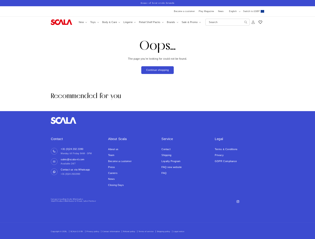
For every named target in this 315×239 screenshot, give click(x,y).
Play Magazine (206, 11)
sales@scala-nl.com (72, 159)
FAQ (164, 173)
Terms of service (146, 231)
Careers (112, 173)
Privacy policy (92, 231)
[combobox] (227, 22)
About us (113, 149)
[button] (82, 22)
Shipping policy (163, 231)
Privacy (219, 155)
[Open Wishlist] (260, 22)
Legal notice (178, 231)
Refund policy (129, 231)
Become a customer (184, 11)
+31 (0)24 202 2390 (72, 149)
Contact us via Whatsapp (75, 169)
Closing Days (116, 185)
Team (111, 155)
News (221, 11)
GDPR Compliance (226, 161)
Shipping (166, 155)
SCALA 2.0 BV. (77, 231)
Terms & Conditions (226, 149)
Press (111, 167)
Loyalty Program (171, 161)
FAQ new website (171, 167)
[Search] (245, 22)
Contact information (111, 231)
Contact (165, 149)
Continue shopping (157, 70)
